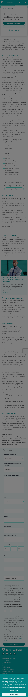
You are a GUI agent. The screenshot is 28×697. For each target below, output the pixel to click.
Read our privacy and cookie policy (18, 687)
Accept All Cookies (14, 694)
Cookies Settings (14, 690)
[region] (14, 685)
